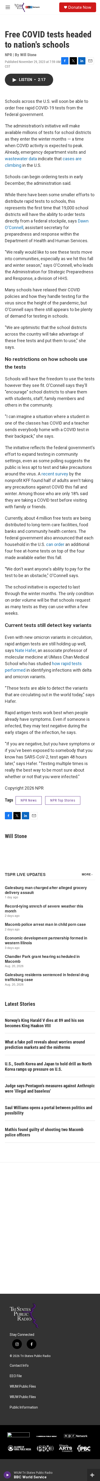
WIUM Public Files (23, 1386)
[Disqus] (50, 1228)
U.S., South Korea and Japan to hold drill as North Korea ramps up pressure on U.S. (48, 1066)
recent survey (55, 473)
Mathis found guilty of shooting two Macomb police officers (44, 1132)
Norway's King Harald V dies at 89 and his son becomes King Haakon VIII (44, 1023)
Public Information (24, 1407)
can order (55, 544)
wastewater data (21, 158)
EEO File (16, 1376)
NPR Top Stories (62, 800)
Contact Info (19, 1365)
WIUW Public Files (23, 1397)
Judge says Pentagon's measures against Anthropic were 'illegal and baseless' (50, 1088)
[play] (7, 1474)
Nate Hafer (25, 650)
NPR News (29, 800)
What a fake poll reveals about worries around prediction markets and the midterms (45, 1044)
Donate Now (79, 7)
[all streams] (93, 1475)
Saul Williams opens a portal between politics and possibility (48, 1110)
